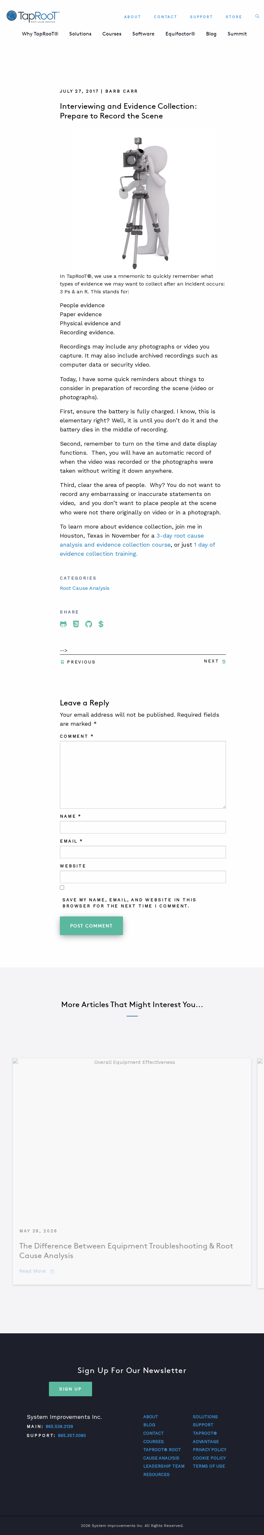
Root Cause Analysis (84, 588)
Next (211, 661)
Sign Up (70, 1388)
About (132, 17)
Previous (81, 662)
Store (234, 17)
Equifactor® (180, 34)
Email (71, 841)
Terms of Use (209, 1466)
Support (201, 17)
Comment (77, 736)
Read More (36, 1271)
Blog (211, 34)
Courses (111, 34)
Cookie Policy (209, 1458)
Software (143, 34)
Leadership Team (163, 1466)
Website (73, 865)
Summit (237, 34)
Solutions (80, 34)
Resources (156, 1474)
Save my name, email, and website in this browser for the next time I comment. (129, 902)
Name (70, 816)
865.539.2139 (59, 1426)
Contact (165, 17)
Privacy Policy (209, 1449)
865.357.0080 (72, 1435)
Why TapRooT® (40, 34)
